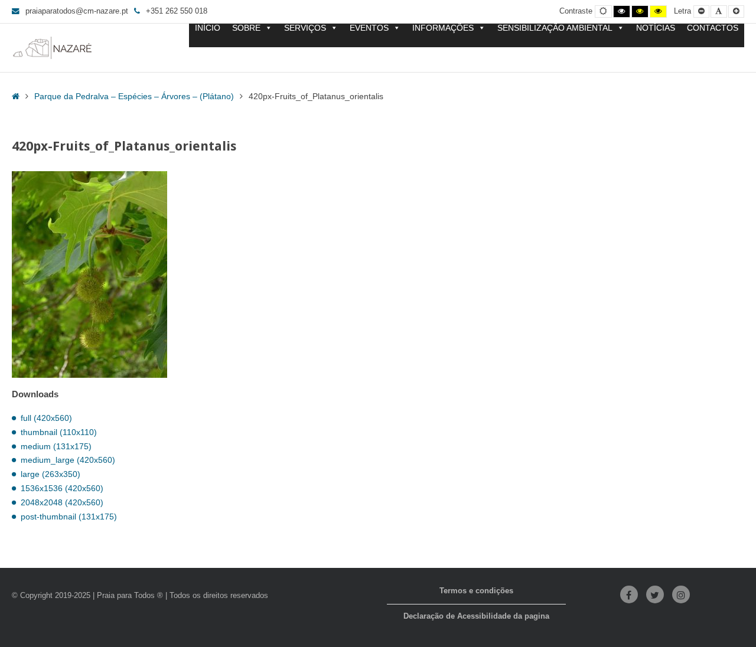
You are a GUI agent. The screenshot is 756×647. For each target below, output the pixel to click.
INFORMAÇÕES (443, 28)
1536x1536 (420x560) (62, 488)
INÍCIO (207, 28)
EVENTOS (369, 28)
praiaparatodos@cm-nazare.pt (76, 11)
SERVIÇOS (305, 28)
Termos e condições (476, 591)
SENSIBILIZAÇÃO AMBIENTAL (554, 28)
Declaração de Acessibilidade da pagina (476, 616)
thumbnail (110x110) (59, 432)
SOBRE (246, 28)
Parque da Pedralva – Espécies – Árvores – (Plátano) (134, 96)
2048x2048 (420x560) (62, 502)
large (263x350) (50, 474)
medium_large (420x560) (68, 460)
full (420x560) (46, 418)
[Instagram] (681, 594)
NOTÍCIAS (655, 28)
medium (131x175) (56, 446)
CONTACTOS (712, 28)
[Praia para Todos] (52, 47)
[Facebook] (629, 594)
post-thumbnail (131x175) (69, 516)
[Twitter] (655, 594)
